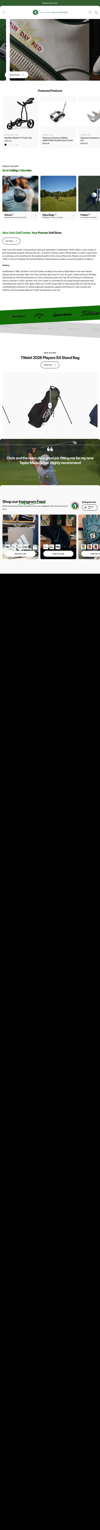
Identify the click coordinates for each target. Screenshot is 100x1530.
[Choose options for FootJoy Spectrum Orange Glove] (89, 546)
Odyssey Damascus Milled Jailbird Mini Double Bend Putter (57, 139)
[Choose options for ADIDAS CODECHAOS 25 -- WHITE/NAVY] (20, 546)
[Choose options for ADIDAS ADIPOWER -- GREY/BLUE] (13, 546)
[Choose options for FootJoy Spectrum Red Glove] (95, 546)
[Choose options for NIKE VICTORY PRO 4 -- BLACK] (57, 546)
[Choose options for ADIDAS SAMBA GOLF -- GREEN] (26, 546)
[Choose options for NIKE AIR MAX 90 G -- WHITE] (45, 546)
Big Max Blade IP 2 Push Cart (18, 138)
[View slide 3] (52, 476)
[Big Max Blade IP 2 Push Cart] (20, 114)
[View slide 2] (50, 476)
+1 (17, 144)
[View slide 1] (47, 476)
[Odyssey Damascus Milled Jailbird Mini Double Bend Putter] (58, 114)
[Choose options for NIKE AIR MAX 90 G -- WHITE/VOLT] (51, 546)
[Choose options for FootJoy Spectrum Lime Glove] (83, 546)
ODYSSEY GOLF (47, 135)
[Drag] (50, 405)
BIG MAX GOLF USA (11, 135)
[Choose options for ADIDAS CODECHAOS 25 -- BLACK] (7, 546)
